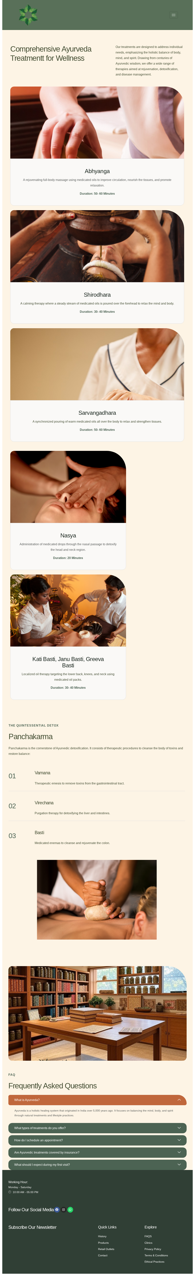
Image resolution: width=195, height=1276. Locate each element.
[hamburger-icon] (173, 15)
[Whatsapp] (70, 1210)
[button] (97, 1100)
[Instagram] (63, 1210)
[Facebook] (57, 1210)
